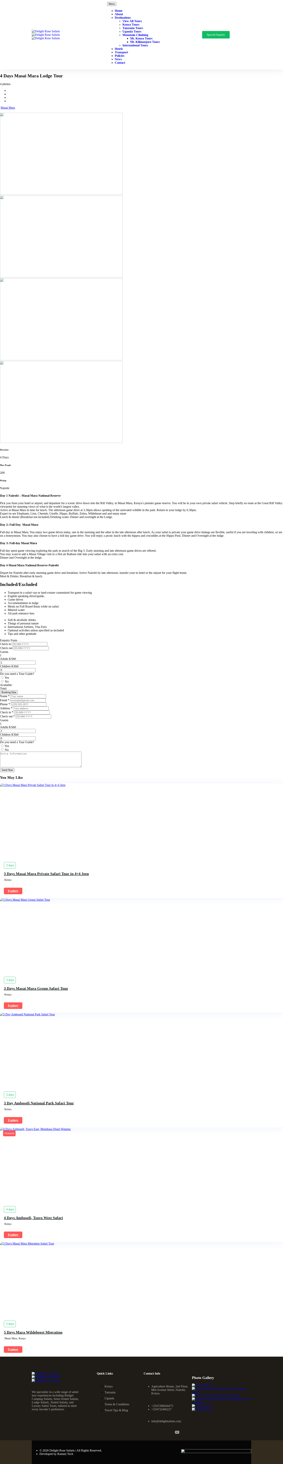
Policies (119, 55)
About (119, 14)
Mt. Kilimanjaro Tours (145, 41)
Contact (120, 62)
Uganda (109, 1398)
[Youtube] (177, 1432)
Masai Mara (8, 107)
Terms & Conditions (117, 1404)
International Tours (135, 45)
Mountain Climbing (135, 35)
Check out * (8, 716)
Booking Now (9, 692)
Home (118, 10)
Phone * (5, 704)
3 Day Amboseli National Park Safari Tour (39, 1103)
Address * (6, 708)
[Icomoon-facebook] (146, 1432)
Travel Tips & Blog (116, 1410)
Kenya (109, 1386)
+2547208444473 (162, 1405)
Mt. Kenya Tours (141, 38)
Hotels (119, 48)
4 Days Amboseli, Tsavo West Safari (33, 1218)
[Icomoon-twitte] (166, 1432)
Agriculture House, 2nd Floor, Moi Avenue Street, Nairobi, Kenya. (169, 1390)
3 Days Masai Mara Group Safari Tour (36, 988)
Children (5, 666)
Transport (121, 52)
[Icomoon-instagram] (156, 1432)
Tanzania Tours (132, 28)
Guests (4, 651)
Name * (5, 696)
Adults (4, 658)
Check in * (7, 712)
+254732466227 (161, 1409)
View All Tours (132, 21)
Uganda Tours (131, 31)
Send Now (7, 770)
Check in (6, 644)
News (118, 59)
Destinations (123, 17)
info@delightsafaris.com (166, 1421)
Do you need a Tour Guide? (17, 673)
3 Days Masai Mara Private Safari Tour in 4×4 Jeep (46, 874)
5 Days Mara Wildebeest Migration (33, 1332)
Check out (6, 648)
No (7, 681)
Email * (5, 700)
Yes (7, 677)
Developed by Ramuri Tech (56, 1454)
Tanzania (110, 1392)
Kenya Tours (130, 24)
